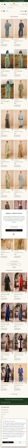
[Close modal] (25, 211)
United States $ (14, 227)
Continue (14, 230)
